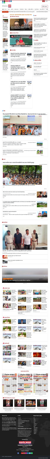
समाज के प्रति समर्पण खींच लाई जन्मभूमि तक (24, 11)
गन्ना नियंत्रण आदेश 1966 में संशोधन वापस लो (14, 255)
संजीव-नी (35, 70)
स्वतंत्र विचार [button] (36, 9)
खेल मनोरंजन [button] (42, 9)
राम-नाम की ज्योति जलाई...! (38, 66)
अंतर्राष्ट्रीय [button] (47, 9)
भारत (3, 187)
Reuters (19, 430)
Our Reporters (20, 423)
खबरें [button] (12, 9)
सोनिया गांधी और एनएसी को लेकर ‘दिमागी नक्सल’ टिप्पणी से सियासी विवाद (5, 45)
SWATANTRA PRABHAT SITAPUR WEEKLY (40, 394)
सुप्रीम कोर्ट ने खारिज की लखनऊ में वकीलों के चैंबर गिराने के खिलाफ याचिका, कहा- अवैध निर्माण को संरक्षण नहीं (5, 66)
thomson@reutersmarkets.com (23, 436)
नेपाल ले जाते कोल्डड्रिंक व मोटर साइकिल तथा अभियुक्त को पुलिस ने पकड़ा (40, 44)
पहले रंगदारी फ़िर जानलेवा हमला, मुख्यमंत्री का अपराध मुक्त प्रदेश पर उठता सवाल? (31, 408)
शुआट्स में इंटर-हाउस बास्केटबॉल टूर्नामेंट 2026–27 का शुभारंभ (12, 142)
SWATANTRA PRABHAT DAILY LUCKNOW (25, 394)
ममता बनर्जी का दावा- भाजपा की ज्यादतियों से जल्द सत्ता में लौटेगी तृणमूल (5, 26)
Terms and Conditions (21, 422)
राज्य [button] (8, 9)
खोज (47, 1)
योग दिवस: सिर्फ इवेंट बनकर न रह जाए (39, 47)
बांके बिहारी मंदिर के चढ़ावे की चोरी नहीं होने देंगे (5, 55)
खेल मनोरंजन (5, 137)
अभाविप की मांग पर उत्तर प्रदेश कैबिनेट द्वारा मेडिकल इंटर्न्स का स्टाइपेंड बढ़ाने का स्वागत (18, 83)
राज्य (11, 62)
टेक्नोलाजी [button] (21, 9)
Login (43, 1)
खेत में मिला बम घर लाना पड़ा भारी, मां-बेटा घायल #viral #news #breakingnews (19, 408)
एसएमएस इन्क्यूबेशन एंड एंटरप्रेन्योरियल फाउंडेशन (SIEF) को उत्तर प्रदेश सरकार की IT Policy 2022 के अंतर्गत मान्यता (18, 68)
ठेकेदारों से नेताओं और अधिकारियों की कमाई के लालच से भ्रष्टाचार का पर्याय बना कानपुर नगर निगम (18, 55)
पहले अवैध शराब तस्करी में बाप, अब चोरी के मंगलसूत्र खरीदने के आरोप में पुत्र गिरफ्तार (17, 251)
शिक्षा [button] (25, 9)
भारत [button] (5, 9)
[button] (11, 25)
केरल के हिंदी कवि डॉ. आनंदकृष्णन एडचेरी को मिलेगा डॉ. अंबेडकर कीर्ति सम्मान (40, 74)
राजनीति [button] (35, 433)
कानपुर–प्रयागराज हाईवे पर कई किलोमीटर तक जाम (15, 260)
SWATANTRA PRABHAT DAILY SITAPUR (9, 394)
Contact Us (19, 419)
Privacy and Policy (20, 426)
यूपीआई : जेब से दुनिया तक (38, 63)
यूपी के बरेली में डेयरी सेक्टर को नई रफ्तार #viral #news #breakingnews (42, 408)
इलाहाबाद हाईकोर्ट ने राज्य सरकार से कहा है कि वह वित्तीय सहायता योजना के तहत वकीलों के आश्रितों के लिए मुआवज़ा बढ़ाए (18, 97)
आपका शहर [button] (16, 9)
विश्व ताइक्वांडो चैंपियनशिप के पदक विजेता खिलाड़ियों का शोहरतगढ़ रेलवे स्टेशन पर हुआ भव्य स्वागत (24, 114)
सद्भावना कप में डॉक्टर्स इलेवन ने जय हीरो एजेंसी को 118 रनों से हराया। (13, 150)
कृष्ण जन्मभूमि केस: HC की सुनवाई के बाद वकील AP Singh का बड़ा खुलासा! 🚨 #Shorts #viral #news (8, 409)
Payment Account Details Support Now (23, 420)
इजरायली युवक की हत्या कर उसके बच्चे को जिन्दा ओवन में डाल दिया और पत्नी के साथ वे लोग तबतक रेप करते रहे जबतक (40, 55)
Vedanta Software (45, 458)
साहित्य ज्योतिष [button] (30, 9)
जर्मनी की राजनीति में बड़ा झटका (38, 51)
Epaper (45, 6)
